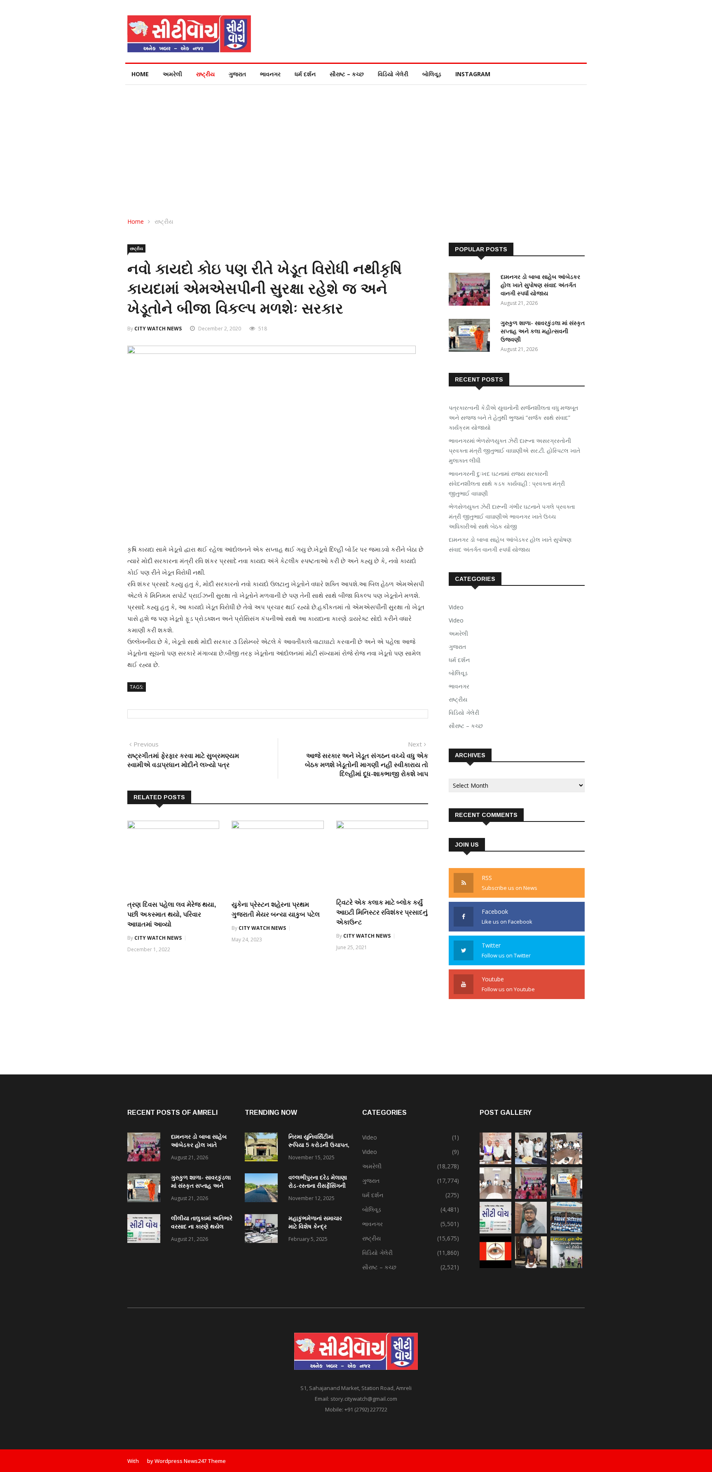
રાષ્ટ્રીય (205, 74)
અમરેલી (172, 74)
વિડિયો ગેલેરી (393, 74)
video (456, 620)
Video (456, 607)
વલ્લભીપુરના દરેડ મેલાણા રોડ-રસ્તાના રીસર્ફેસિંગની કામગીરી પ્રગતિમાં (317, 1185)
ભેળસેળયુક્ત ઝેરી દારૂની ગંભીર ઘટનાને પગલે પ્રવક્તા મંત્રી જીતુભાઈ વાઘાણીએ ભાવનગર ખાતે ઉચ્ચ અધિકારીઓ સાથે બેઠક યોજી (512, 516)
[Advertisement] (356, 146)
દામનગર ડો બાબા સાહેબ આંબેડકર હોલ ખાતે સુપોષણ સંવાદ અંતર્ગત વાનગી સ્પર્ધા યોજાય (540, 285)
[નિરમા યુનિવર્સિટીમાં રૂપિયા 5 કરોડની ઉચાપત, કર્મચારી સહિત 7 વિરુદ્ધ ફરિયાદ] (263, 1148)
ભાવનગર (270, 74)
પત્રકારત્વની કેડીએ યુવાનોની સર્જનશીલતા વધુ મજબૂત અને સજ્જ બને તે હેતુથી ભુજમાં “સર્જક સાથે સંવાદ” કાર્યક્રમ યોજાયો (513, 417)
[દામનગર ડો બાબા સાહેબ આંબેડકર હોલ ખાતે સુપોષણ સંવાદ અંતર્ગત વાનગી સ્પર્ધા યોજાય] (471, 291)
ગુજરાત (237, 74)
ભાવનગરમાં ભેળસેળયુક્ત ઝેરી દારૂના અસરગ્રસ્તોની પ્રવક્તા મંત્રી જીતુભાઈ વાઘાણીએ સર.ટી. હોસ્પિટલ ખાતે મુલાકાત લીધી (514, 450)
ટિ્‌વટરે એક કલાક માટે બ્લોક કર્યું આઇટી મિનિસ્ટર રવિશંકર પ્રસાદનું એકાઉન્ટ (382, 912)
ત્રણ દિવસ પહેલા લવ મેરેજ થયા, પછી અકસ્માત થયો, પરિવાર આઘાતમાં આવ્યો (171, 914)
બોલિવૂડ (431, 74)
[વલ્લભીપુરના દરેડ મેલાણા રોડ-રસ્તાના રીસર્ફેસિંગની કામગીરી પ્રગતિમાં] (263, 1189)
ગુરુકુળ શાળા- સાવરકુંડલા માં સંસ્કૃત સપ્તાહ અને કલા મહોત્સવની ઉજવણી (543, 331)
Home (140, 74)
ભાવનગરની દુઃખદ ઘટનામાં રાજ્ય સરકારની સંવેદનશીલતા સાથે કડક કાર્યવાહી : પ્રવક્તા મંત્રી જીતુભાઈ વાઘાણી (507, 483)
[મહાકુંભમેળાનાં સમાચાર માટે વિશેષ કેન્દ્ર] (263, 1230)
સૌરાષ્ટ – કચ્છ (347, 74)
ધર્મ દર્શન (305, 74)
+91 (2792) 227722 (365, 1409)
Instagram (472, 74)
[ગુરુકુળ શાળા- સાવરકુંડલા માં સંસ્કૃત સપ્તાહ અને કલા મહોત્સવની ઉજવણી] (471, 337)
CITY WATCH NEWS (158, 328)
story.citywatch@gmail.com (363, 1398)
